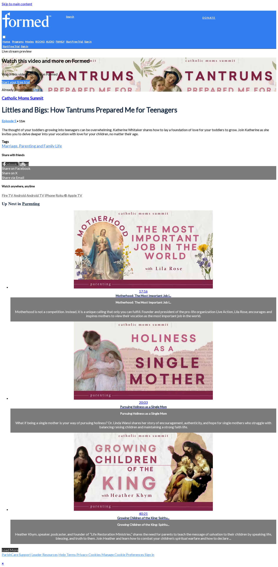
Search (70, 16)
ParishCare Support (16, 554)
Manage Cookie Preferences (123, 554)
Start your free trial (16, 82)
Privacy (82, 554)
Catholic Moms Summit (22, 98)
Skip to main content (17, 4)
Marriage (10, 145)
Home (6, 41)
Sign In (24, 46)
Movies (29, 41)
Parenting (31, 203)
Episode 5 (9, 121)
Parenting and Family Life (40, 145)
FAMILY (60, 41)
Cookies (94, 554)
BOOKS (40, 41)
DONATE (208, 17)
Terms (71, 554)
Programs (18, 41)
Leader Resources (44, 554)
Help (62, 554)
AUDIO (50, 41)
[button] (4, 37)
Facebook (10, 164)
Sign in (88, 41)
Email (24, 164)
